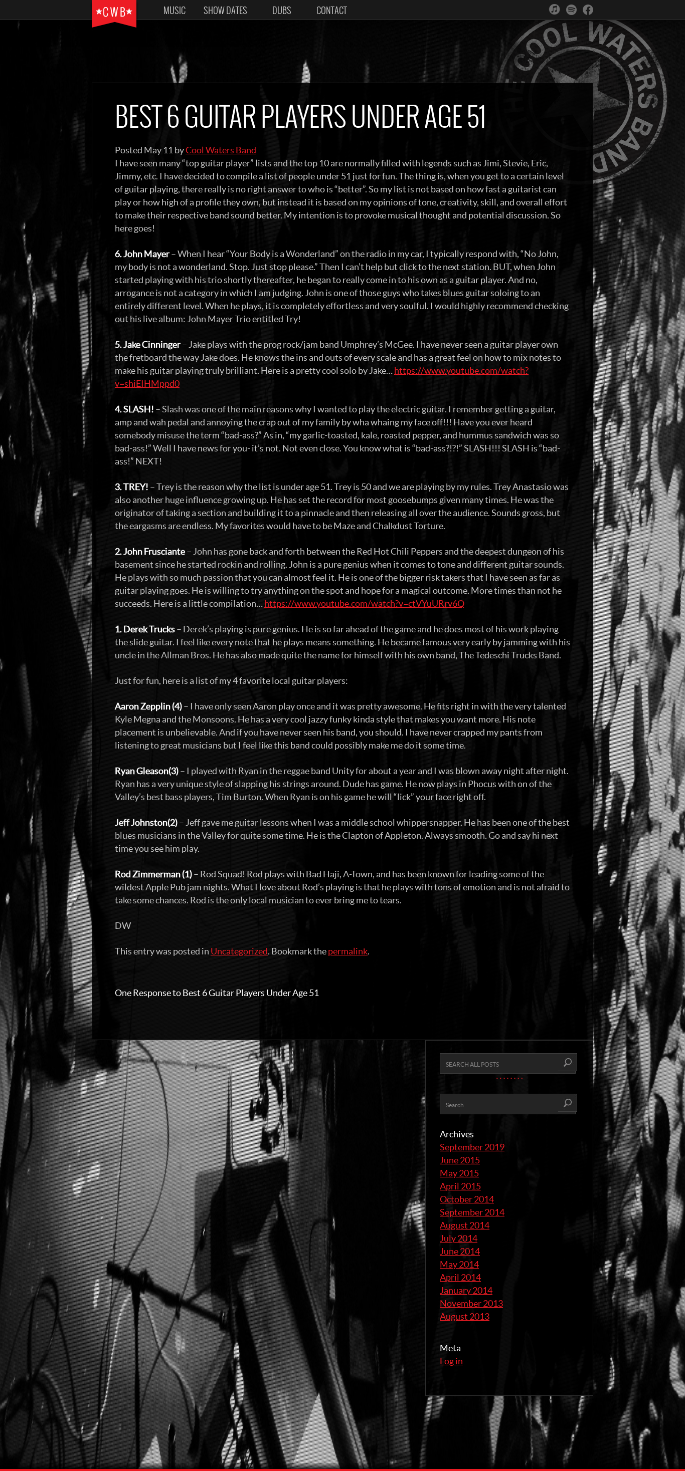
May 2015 (459, 1173)
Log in (451, 1361)
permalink (348, 951)
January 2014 (466, 1290)
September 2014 (472, 1212)
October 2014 (467, 1199)
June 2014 (460, 1251)
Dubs (281, 10)
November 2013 (471, 1303)
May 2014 (459, 1264)
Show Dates (225, 10)
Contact (331, 10)
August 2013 (464, 1316)
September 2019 (472, 1147)
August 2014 (464, 1225)
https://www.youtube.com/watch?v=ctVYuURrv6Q (364, 603)
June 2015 (460, 1160)
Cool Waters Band (221, 150)
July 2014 (458, 1238)
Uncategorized (239, 951)
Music (174, 10)
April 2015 (460, 1186)
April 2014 (460, 1277)
